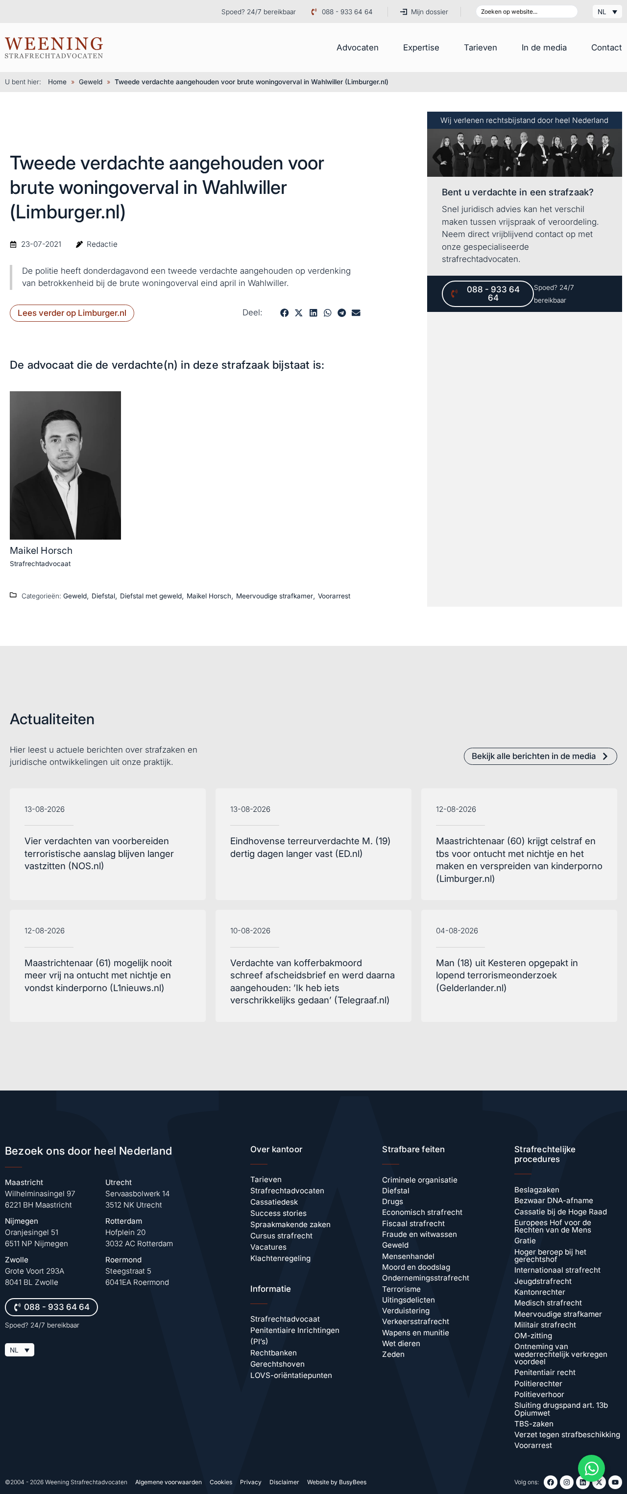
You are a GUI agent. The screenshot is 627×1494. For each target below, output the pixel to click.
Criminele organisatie (420, 1180)
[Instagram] (567, 1482)
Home (57, 82)
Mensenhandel (408, 1256)
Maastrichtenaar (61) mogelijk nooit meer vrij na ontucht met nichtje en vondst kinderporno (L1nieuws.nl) (98, 975)
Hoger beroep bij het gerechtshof (550, 1255)
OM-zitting (533, 1335)
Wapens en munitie (415, 1332)
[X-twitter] (599, 1482)
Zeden (393, 1354)
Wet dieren (401, 1343)
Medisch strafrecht (548, 1302)
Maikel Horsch (41, 550)
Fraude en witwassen (419, 1234)
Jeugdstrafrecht (543, 1281)
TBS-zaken (534, 1423)
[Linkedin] (583, 1482)
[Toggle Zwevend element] (591, 1468)
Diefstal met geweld (151, 596)
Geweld (90, 82)
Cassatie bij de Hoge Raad (560, 1211)
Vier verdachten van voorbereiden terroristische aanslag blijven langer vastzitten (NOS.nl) (99, 853)
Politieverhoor (539, 1394)
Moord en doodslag (416, 1267)
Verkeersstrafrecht (415, 1321)
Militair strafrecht (545, 1324)
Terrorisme (401, 1289)
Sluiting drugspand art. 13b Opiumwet (561, 1408)
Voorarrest (334, 596)
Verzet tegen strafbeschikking (567, 1434)
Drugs (392, 1201)
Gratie (525, 1240)
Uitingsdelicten (408, 1299)
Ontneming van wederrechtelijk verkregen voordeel (560, 1354)
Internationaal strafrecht (557, 1270)
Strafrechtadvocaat (40, 564)
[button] (284, 313)
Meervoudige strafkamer (274, 596)
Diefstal (103, 596)
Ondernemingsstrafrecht (425, 1277)
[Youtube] (615, 1482)
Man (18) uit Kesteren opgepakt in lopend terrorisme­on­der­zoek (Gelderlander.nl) (507, 975)
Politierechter (538, 1383)
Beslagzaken (536, 1189)
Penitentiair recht (545, 1372)
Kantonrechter (539, 1292)
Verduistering (406, 1310)
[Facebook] (550, 1482)
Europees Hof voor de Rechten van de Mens (552, 1226)
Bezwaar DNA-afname (553, 1200)
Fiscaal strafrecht (413, 1223)
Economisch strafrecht (422, 1212)
